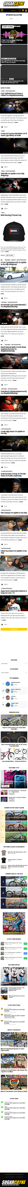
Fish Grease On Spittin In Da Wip (14, 513)
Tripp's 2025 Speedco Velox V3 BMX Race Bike (15, 840)
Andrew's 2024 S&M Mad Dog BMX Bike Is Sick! (15, 818)
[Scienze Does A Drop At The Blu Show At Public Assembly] (14, 485)
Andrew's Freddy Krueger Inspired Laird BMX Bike (16, 895)
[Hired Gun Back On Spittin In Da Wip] (14, 563)
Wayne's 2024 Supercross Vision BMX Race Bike (14, 943)
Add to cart (9, 255)
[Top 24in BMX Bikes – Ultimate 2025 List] (14, 754)
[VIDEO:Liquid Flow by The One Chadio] (4, 997)
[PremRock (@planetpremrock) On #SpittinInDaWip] (14, 404)
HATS (2, 212)
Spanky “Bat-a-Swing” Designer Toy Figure (17, 798)
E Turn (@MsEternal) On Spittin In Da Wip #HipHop (13, 263)
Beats (11, 37)
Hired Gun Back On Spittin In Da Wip (14, 552)
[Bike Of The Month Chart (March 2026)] (14, 1082)
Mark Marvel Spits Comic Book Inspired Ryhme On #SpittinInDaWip (13, 349)
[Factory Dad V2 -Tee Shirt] (4, 860)
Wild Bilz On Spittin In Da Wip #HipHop (12, 174)
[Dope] (2, 1054)
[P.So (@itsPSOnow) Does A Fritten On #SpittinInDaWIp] (14, 106)
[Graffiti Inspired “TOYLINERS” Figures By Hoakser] (14, 976)
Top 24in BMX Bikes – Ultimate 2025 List (14, 761)
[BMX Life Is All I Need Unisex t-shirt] (4, 853)
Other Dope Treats (6, 471)
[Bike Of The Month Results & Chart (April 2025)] (14, 1039)
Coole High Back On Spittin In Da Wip (13, 432)
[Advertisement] (14, 646)
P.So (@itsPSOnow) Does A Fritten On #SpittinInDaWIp (12, 94)
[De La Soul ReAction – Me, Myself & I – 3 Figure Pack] (4, 792)
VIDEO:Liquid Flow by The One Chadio (17, 996)
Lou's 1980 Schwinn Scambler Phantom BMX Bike (14, 952)
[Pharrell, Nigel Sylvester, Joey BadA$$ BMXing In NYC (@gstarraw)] (4, 990)
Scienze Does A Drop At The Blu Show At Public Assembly (13, 475)
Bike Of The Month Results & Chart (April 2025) (12, 1049)
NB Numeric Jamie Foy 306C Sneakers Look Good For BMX (14, 1016)
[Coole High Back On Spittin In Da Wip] (14, 444)
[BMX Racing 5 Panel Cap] (14, 232)
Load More (14, 629)
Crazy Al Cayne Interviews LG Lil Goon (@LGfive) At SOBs (14, 134)
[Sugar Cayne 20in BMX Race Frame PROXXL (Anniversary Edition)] (4, 867)
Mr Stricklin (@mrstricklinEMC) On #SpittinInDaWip (13, 306)
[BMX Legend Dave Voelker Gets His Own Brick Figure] (14, 779)
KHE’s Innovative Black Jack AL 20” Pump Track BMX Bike (14, 745)
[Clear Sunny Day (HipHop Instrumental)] (14, 34)
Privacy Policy (19, 1177)
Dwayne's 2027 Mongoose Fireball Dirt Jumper (15, 829)
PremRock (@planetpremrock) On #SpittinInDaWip (14, 392)
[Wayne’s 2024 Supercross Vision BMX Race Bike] (14, 720)
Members (13, 10)
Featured (7, 260)
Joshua (13, 696)
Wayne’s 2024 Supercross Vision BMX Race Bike (14, 728)
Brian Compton (15, 689)
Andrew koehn (15, 682)
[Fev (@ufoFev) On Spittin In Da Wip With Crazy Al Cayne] (14, 54)
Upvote (2, 127)
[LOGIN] (26, 10)
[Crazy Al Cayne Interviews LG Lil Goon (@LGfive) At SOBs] (14, 146)
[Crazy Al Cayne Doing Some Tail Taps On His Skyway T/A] (14, 75)
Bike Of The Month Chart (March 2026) (14, 1091)
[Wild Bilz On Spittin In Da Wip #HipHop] (14, 185)
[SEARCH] (20, 10)
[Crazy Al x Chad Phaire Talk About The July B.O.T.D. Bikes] (14, 1060)
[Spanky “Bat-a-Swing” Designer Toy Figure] (4, 799)
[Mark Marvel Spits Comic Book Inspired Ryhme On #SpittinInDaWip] (14, 361)
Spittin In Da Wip (10, 58)
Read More (11, 793)
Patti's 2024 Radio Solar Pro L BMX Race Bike (16, 906)
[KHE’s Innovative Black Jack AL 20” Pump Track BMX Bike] (14, 737)
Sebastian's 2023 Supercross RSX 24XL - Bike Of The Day (16, 884)
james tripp (14, 703)
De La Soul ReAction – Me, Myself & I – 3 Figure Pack (17, 791)
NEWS (3, 58)
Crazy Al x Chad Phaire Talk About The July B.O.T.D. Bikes (14, 1071)
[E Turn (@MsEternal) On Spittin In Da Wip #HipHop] (14, 275)
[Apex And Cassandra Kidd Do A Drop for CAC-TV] (14, 603)
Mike (6, 1106)
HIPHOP (13, 260)
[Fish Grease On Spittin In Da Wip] (14, 523)
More (16, 122)
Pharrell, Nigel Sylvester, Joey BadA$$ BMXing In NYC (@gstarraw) (16, 989)
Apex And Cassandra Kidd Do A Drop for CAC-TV (14, 592)
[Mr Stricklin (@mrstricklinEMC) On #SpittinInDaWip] (14, 317)
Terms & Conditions (10, 1177)
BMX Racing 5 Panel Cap (11, 215)
